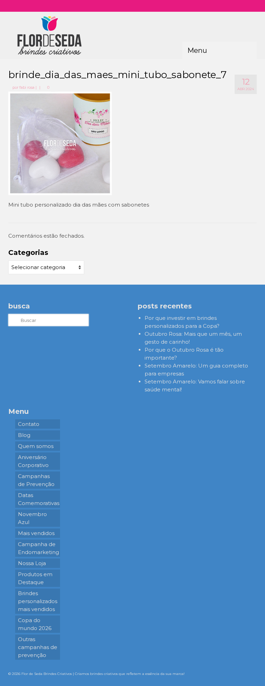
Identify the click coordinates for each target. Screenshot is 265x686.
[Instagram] (215, 6)
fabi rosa (27, 87)
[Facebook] (225, 6)
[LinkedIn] (245, 6)
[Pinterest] (235, 6)
